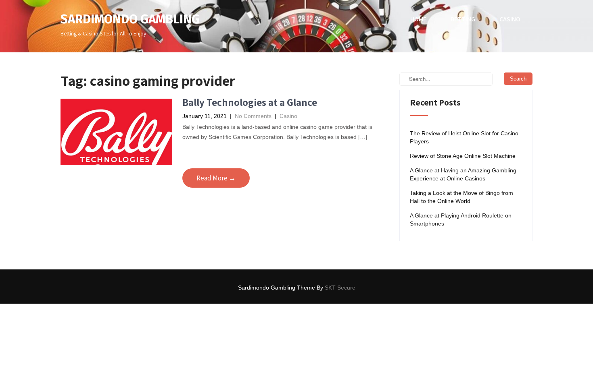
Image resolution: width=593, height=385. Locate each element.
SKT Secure (340, 287)
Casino (509, 19)
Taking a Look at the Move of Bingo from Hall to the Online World (461, 197)
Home (418, 19)
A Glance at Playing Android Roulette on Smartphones (461, 219)
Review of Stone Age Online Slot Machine (463, 156)
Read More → (216, 178)
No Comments (253, 116)
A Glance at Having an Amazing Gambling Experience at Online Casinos (463, 174)
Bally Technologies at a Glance (249, 102)
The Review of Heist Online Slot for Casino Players (464, 137)
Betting (463, 19)
